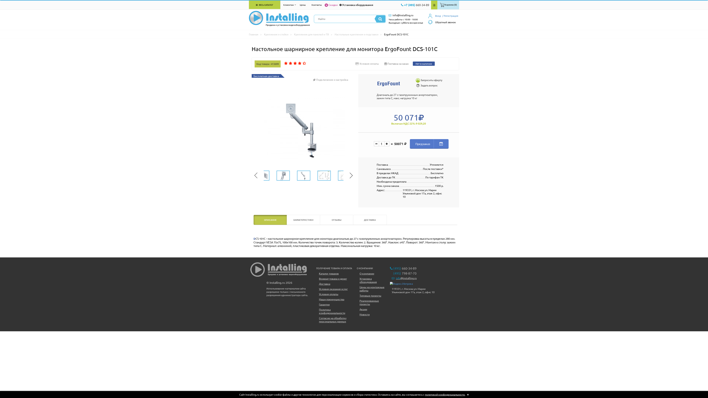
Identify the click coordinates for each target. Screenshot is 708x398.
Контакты (317, 4)
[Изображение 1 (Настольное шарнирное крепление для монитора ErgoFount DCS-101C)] (303, 128)
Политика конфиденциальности (332, 311)
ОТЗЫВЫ (336, 219)
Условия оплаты (328, 294)
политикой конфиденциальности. (445, 394)
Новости (365, 314)
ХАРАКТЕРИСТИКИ (303, 219)
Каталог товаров (329, 273)
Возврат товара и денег (333, 278)
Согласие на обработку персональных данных (332, 319)
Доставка (324, 283)
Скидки (333, 4)
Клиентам (288, 4)
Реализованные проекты (369, 302)
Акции (363, 309)
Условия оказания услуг (333, 289)
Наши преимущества (331, 299)
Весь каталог (265, 4)
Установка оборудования (357, 5)
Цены (303, 4)
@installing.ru (406, 278)
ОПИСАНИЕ (270, 219)
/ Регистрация (450, 15)
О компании (367, 273)
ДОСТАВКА (370, 219)
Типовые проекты (370, 295)
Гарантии (324, 304)
